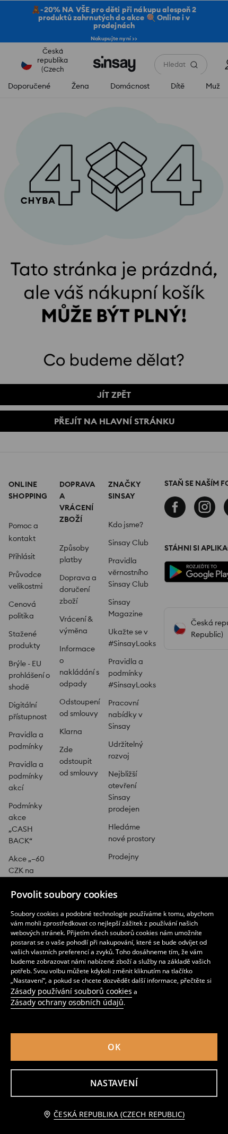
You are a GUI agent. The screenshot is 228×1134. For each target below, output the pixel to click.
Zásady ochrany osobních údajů (67, 1002)
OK (114, 1047)
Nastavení (114, 1083)
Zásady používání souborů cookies (71, 991)
